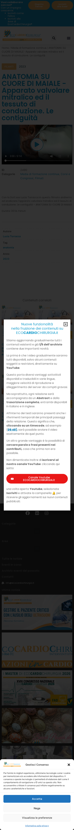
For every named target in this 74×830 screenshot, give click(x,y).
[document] (37, 415)
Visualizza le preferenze (37, 817)
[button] (69, 764)
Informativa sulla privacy (37, 825)
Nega (37, 808)
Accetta (37, 798)
